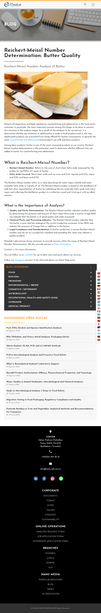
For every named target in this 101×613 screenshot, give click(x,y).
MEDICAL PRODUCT (19, 306)
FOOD (11, 273)
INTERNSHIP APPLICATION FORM (50, 541)
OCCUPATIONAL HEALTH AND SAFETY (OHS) (33, 298)
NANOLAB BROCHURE (50, 580)
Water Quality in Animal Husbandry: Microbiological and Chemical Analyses (44, 383)
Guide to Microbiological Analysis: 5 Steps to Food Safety (35, 392)
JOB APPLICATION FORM (51, 537)
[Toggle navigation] (93, 4)
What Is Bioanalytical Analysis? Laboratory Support (32, 365)
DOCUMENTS (50, 496)
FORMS (50, 501)
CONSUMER (14, 302)
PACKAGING (14, 281)
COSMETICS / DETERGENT (22, 289)
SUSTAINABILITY (50, 520)
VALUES (50, 510)
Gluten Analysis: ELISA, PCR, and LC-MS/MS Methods (33, 347)
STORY (50, 505)
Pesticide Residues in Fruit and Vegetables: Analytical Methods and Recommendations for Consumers (49, 412)
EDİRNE (50, 563)
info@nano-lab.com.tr (50, 469)
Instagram (20, 260)
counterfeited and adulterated (24, 140)
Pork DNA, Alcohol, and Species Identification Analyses (34, 329)
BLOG (50, 584)
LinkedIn (29, 255)
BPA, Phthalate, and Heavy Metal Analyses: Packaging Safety (37, 338)
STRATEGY (50, 515)
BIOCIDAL (13, 277)
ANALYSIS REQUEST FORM (50, 532)
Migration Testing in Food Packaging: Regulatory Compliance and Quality (43, 401)
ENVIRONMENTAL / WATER (23, 285)
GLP (51, 568)
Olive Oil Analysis (62, 244)
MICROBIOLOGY (17, 294)
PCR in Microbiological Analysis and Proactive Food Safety (36, 356)
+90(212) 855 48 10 (50, 457)
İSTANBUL (50, 553)
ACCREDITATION (50, 594)
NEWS (50, 589)
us (14, 250)
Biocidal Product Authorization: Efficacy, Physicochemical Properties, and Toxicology (49, 374)
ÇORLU (50, 558)
